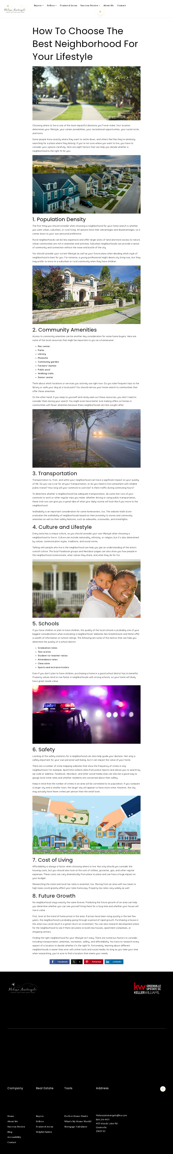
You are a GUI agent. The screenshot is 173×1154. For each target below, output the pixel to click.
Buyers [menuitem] (38, 5)
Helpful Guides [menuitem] (44, 1132)
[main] (86, 495)
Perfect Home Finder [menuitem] (76, 1116)
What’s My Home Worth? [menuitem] (78, 1121)
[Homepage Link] (14, 8)
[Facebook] (162, 1089)
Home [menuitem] (10, 1116)
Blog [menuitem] (9, 1132)
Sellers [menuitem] (51, 5)
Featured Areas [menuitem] (68, 5)
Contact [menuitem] (121, 5)
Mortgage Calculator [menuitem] (75, 1126)
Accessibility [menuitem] (14, 1137)
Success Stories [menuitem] (89, 5)
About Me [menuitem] (108, 5)
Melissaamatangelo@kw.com (111, 1115)
